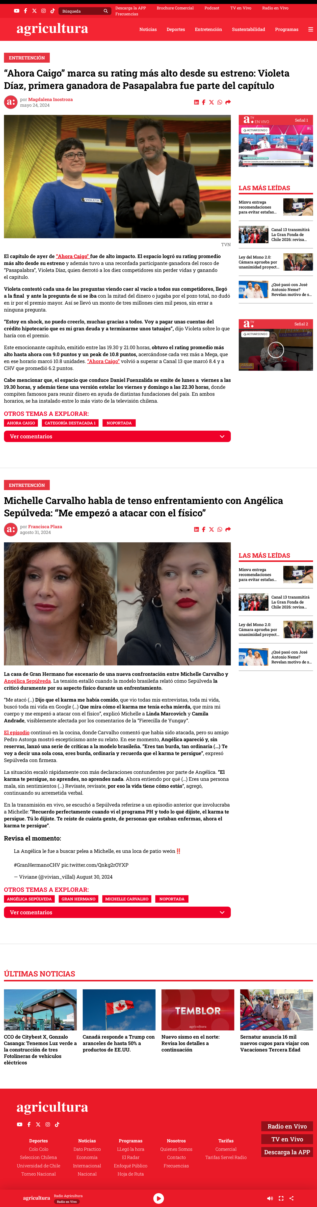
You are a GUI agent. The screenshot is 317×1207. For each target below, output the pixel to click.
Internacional (87, 1166)
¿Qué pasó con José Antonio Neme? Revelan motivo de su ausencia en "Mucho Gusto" (291, 289)
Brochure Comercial (175, 8)
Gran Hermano (78, 898)
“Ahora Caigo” (103, 361)
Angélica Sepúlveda (27, 681)
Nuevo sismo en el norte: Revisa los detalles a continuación (190, 1043)
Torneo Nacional (38, 1174)
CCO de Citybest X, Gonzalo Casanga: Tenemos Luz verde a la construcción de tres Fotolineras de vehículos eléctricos (40, 1049)
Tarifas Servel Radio (226, 1157)
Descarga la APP (130, 7)
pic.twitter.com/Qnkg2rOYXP (95, 865)
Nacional (87, 1174)
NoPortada (119, 422)
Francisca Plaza (45, 526)
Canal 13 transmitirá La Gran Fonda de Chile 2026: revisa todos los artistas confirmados (290, 234)
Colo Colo (38, 1149)
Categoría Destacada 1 (70, 422)
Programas (286, 29)
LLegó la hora (130, 1149)
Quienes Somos (176, 1149)
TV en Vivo (240, 8)
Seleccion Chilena (38, 1157)
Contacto (176, 1157)
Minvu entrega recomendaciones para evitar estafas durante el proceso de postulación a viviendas (258, 207)
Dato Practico (87, 1149)
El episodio (16, 732)
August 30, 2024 (94, 876)
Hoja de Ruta (131, 1174)
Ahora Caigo (21, 422)
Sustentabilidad (248, 29)
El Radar (130, 1157)
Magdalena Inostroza (50, 99)
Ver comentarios (31, 436)
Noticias (148, 29)
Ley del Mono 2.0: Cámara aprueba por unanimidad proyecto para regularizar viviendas (259, 262)
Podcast (212, 8)
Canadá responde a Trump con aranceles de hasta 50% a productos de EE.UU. (119, 1043)
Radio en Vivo (275, 8)
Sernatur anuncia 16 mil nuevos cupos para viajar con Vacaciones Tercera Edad (274, 1043)
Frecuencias (126, 14)
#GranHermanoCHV (37, 865)
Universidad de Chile (38, 1166)
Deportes (176, 29)
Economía (87, 1157)
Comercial (226, 1149)
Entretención (208, 29)
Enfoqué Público (130, 1166)
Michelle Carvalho (126, 898)
